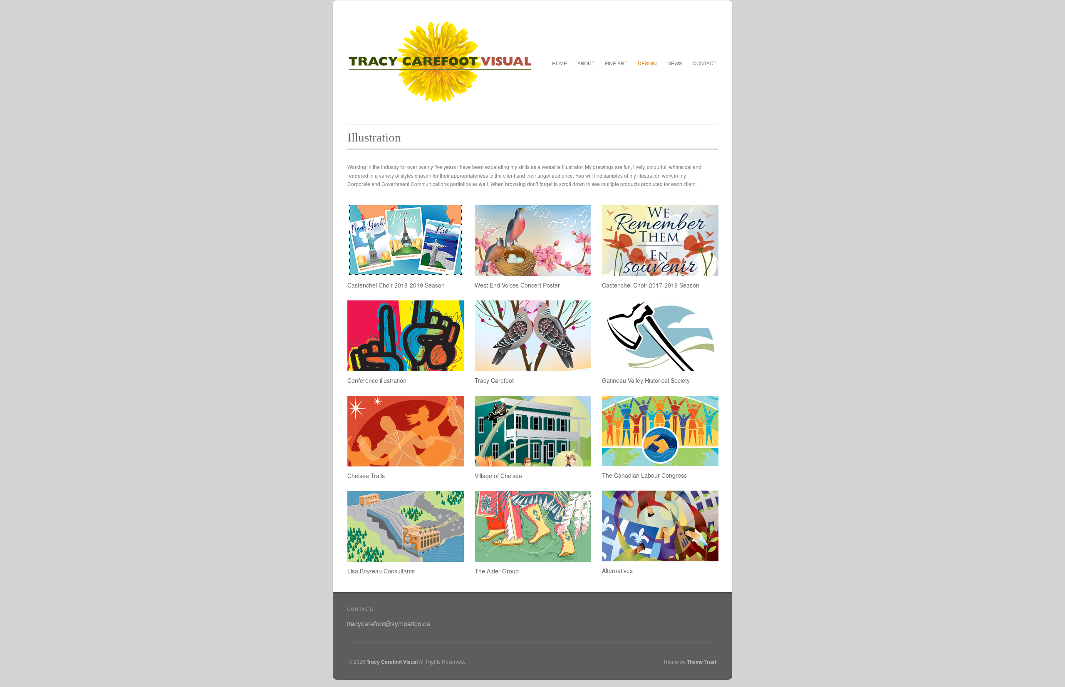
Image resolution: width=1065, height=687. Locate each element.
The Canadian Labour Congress (644, 475)
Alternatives (617, 570)
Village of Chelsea (498, 475)
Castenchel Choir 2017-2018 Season (650, 285)
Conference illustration (376, 380)
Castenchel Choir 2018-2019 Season (396, 285)
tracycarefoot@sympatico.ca (388, 623)
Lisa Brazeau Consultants (381, 571)
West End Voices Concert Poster (517, 285)
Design (647, 62)
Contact (704, 63)
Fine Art (616, 62)
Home (559, 63)
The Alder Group (497, 571)
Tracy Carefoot (494, 380)
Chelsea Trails (366, 475)
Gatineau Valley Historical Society (646, 380)
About (585, 63)
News (674, 63)
